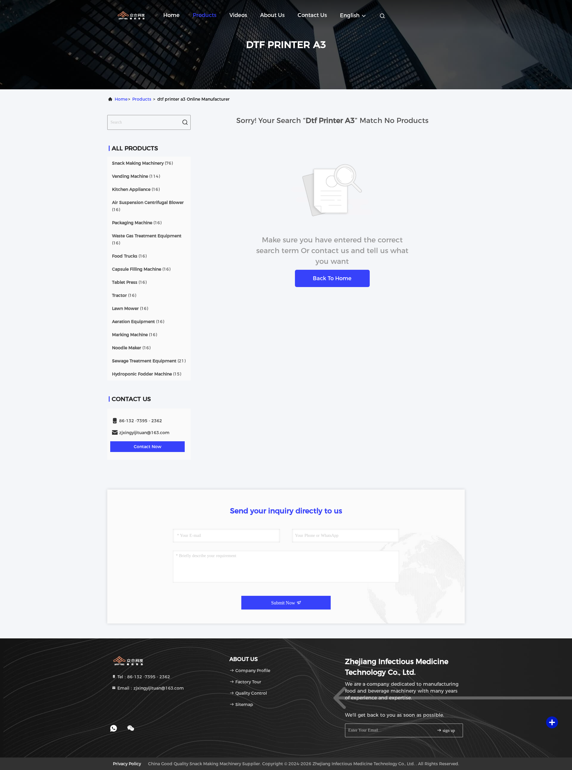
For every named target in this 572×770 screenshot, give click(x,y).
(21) (149, 361)
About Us (272, 15)
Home (171, 15)
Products (204, 15)
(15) (146, 374)
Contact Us (312, 15)
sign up (448, 730)
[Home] (131, 15)
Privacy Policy (127, 763)
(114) (136, 176)
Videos (238, 15)
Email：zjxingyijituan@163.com (150, 688)
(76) (142, 163)
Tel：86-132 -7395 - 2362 (143, 676)
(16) (136, 189)
